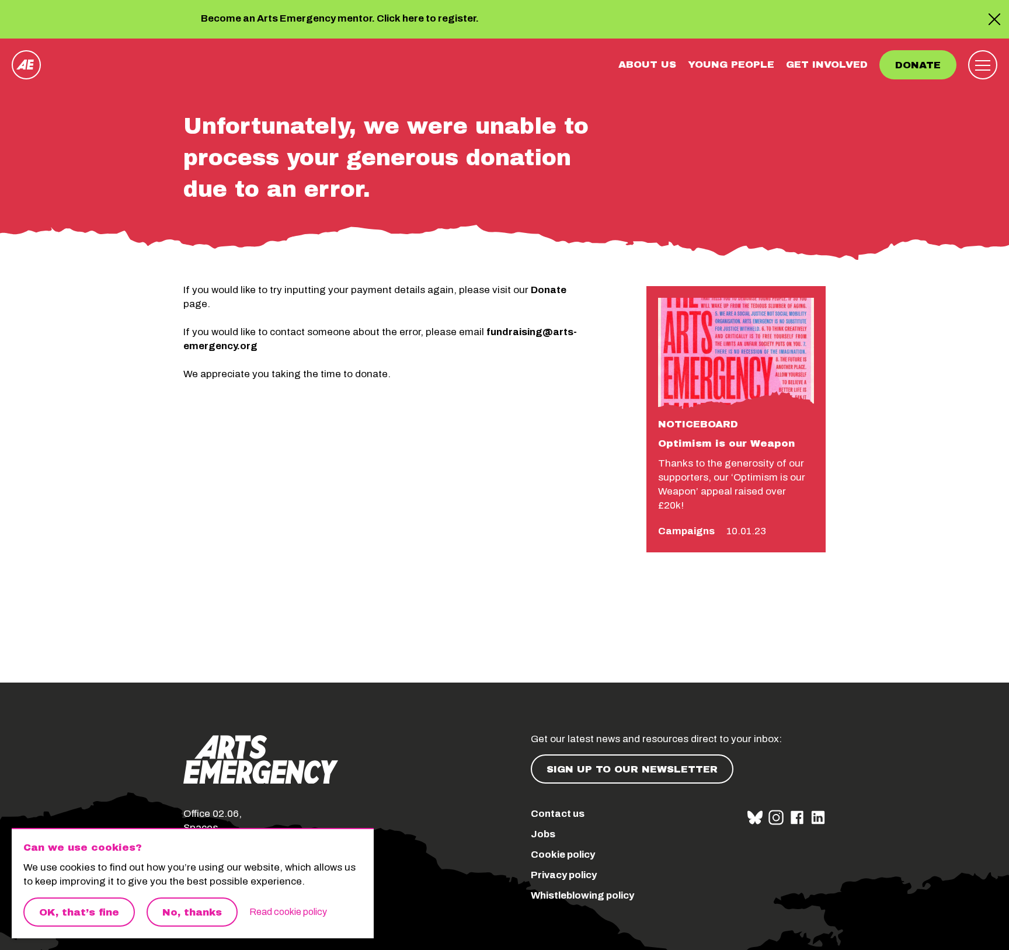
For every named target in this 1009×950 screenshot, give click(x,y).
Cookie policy (563, 854)
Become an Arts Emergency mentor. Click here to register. (340, 19)
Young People (731, 64)
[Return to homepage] (26, 64)
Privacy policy (564, 875)
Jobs (543, 834)
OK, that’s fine (79, 912)
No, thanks (192, 912)
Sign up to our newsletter (632, 769)
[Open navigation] (982, 64)
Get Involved (827, 64)
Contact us (557, 813)
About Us (647, 64)
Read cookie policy (288, 912)
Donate (918, 65)
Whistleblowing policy (582, 895)
